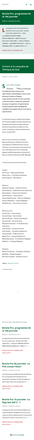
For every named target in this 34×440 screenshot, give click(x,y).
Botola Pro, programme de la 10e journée (16, 15)
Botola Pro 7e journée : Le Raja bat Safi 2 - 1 (16, 401)
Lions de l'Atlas (12, 263)
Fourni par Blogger (18, 435)
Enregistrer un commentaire (12, 50)
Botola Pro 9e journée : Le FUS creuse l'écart (16, 365)
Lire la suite (6, 353)
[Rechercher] (26, 5)
